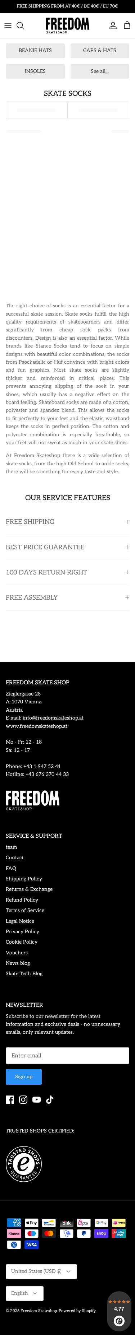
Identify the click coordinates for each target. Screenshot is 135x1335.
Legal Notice (20, 921)
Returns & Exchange (29, 889)
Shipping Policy (24, 879)
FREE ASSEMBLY (32, 597)
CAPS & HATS (99, 50)
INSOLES (35, 71)
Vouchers (17, 953)
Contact (15, 858)
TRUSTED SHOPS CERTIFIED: (40, 1131)
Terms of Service (25, 910)
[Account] (111, 25)
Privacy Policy (22, 932)
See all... (100, 71)
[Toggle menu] (8, 25)
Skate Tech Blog (24, 974)
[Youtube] (36, 1100)
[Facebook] (10, 1100)
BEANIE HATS (35, 50)
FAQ (11, 868)
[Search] (24, 25)
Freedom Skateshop (39, 1310)
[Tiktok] (50, 1100)
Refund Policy (22, 900)
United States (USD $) (36, 1271)
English (19, 1293)
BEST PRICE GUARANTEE (45, 547)
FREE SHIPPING (30, 522)
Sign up (23, 1077)
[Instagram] (23, 1100)
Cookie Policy (21, 942)
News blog (18, 963)
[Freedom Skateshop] (67, 25)
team (11, 847)
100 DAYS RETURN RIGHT (46, 572)
